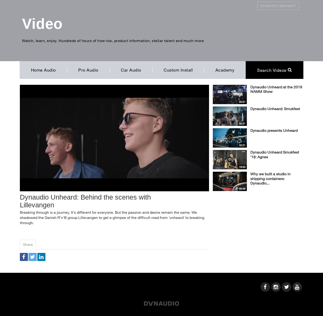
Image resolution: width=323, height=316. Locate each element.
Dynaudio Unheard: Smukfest (275, 108)
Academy (225, 70)
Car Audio (131, 70)
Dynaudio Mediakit (278, 6)
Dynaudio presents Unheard (274, 130)
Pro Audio (88, 70)
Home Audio (43, 70)
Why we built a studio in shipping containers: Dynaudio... (270, 178)
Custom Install (178, 70)
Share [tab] (28, 244)
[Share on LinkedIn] (41, 257)
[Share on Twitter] (33, 257)
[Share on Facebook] (24, 257)
